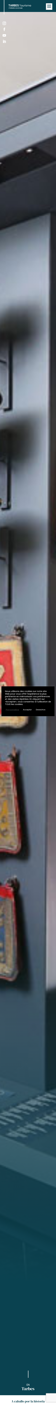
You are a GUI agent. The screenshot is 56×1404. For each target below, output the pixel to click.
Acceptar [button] (27, 709)
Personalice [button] (12, 709)
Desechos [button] (40, 709)
